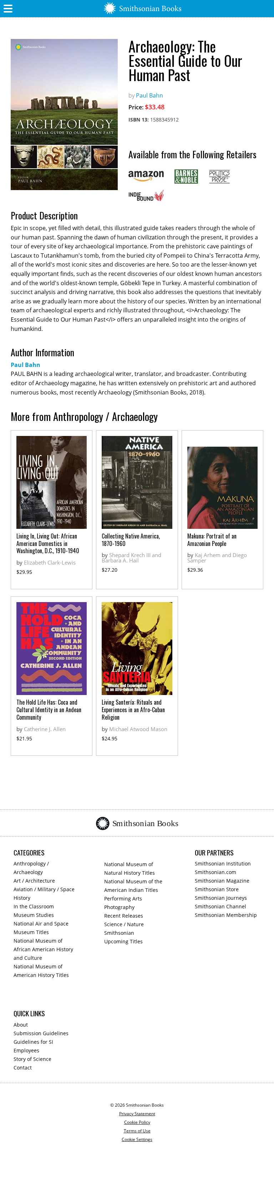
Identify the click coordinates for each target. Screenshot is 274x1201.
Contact (23, 1067)
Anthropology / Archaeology (31, 867)
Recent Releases (123, 915)
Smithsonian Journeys (221, 897)
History (22, 897)
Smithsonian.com (215, 872)
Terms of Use (137, 1131)
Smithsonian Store (217, 889)
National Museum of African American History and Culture (43, 949)
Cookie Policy (137, 1122)
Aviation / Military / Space (44, 889)
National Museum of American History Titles (41, 970)
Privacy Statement (137, 1114)
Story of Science (32, 1059)
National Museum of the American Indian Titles (133, 885)
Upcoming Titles (123, 941)
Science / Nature (124, 924)
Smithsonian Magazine (222, 880)
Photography (119, 907)
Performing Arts (123, 898)
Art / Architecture (34, 880)
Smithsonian (119, 932)
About (21, 1024)
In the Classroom (34, 906)
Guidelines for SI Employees (33, 1046)
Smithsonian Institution (223, 863)
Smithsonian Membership (226, 915)
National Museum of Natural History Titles (129, 868)
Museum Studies (34, 915)
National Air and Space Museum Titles (41, 928)
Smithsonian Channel (220, 906)
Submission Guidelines (41, 1033)
